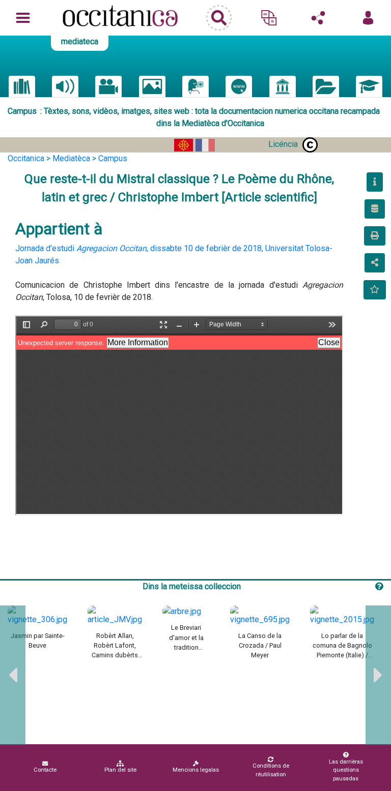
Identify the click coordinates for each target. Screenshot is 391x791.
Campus (112, 158)
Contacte (45, 770)
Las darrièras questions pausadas (346, 770)
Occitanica (26, 158)
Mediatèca (71, 158)
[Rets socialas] (318, 18)
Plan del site (120, 770)
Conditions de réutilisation (271, 770)
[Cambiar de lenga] (269, 18)
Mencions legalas (196, 770)
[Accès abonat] (368, 18)
